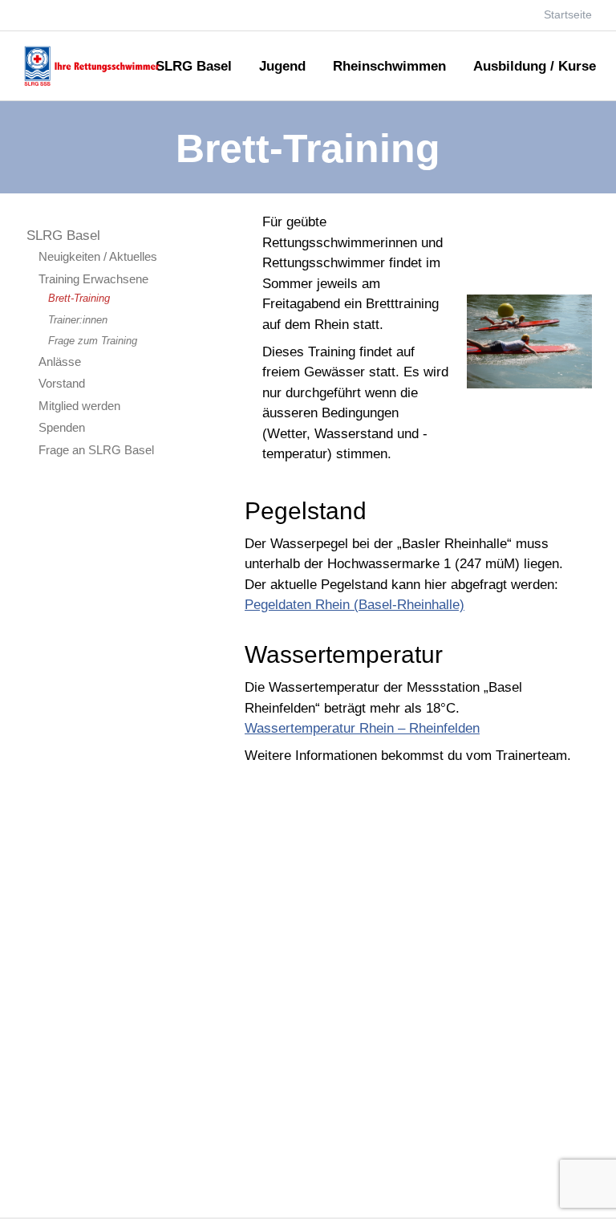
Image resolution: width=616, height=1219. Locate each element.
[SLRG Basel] (95, 83)
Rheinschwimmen (389, 67)
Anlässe (59, 361)
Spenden (61, 427)
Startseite (568, 14)
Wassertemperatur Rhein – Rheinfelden (362, 728)
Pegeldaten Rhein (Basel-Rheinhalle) (354, 604)
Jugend (282, 67)
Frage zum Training (92, 341)
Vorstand (61, 383)
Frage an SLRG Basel (96, 450)
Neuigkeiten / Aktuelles (97, 256)
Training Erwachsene (93, 279)
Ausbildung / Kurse (534, 67)
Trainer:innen (77, 320)
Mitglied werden (79, 405)
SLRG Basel (194, 67)
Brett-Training (79, 298)
